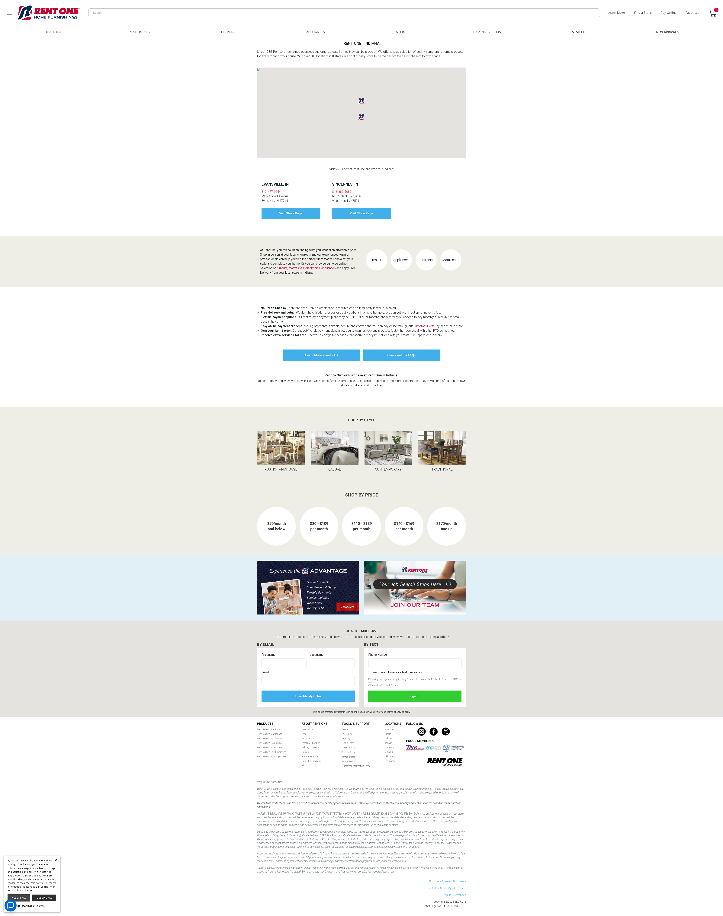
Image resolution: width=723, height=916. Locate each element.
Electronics (227, 32)
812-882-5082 (341, 191)
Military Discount (310, 747)
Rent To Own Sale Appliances (272, 756)
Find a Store (643, 13)
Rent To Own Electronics (269, 743)
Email (265, 672)
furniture (282, 268)
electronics (312, 268)
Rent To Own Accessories (270, 747)
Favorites (692, 13)
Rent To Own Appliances (269, 738)
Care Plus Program (311, 761)
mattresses (296, 268)
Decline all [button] (44, 897)
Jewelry (399, 32)
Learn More (616, 13)
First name (268, 654)
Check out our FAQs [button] (401, 355)
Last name (316, 654)
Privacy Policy (374, 712)
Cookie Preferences (454, 894)
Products (265, 724)
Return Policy (348, 761)
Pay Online (668, 13)
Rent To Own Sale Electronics (271, 752)
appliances (328, 268)
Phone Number (378, 654)
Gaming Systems (487, 32)
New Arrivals (667, 32)
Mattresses (140, 32)
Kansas (388, 743)
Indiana (388, 738)
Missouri (389, 752)
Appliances (315, 32)
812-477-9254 (271, 191)
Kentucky (389, 747)
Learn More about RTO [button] (321, 355)
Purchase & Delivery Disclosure (447, 881)
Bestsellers (578, 32)
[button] (361, 117)
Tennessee (389, 761)
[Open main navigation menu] (10, 12)
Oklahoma (389, 756)
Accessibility (348, 747)
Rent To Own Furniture (268, 729)
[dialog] (32, 884)
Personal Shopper (311, 743)
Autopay (346, 738)
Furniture (53, 32)
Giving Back (308, 738)
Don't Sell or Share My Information (446, 888)
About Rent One (314, 724)
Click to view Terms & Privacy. (383, 685)
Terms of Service (395, 712)
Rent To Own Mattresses (269, 733)
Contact (346, 729)
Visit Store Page (291, 213)
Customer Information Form (356, 765)
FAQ (304, 733)
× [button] (56, 860)
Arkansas (389, 729)
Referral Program (310, 756)
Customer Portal (424, 326)
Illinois (387, 733)
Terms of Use (348, 756)
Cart (716, 10)
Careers (306, 752)
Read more (26, 890)
